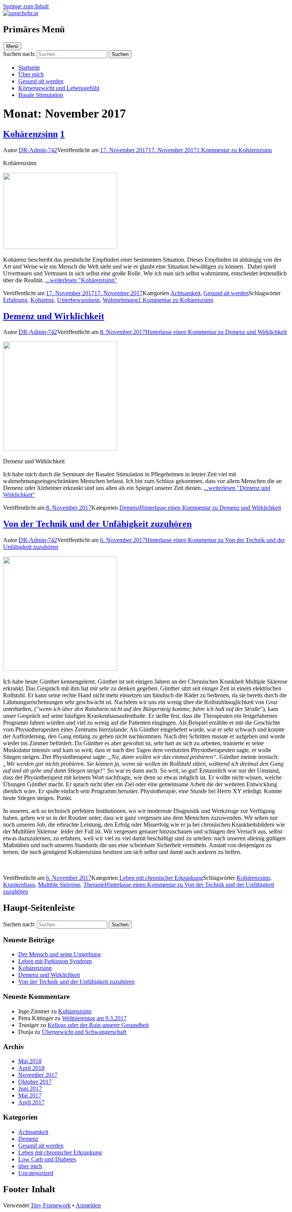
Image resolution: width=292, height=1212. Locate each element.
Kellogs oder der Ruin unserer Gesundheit (98, 1025)
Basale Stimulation (40, 95)
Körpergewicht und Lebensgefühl (58, 88)
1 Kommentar (234, 150)
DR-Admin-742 (38, 150)
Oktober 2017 (35, 1081)
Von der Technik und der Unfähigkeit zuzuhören (97, 524)
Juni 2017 (30, 1088)
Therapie (94, 884)
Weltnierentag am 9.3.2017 (94, 1018)
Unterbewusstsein (78, 300)
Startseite (29, 67)
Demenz (129, 507)
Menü (12, 46)
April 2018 (31, 1068)
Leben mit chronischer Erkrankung (161, 878)
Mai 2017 (29, 1095)
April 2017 (31, 1102)
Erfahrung (15, 300)
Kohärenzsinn (30, 134)
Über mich (31, 74)
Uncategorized (35, 1173)
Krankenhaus (19, 884)
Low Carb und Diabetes (47, 1159)
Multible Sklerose (59, 884)
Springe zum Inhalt (26, 6)
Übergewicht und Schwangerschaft (84, 1032)
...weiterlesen (81, 280)
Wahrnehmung (120, 300)
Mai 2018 (29, 1061)
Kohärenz (42, 300)
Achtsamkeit (185, 293)
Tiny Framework (50, 1205)
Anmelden (88, 1205)
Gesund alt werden (40, 81)
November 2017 (37, 1075)
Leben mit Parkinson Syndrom (55, 961)
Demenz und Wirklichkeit (53, 316)
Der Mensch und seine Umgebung (59, 954)
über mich (30, 1166)
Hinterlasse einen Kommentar (216, 332)
